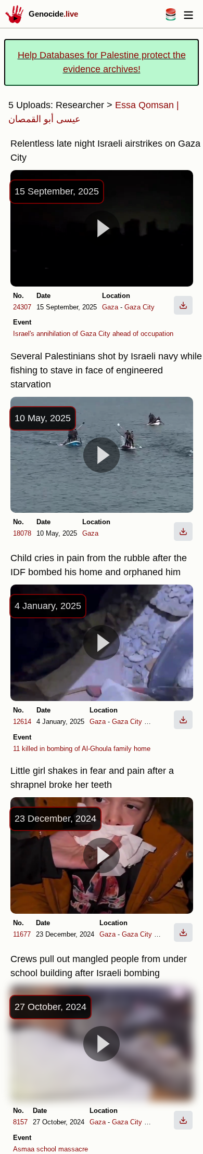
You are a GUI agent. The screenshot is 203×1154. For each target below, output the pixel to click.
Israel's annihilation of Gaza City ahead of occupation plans (102, 334)
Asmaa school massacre (50, 1149)
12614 (22, 721)
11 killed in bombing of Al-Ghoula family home (81, 749)
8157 (20, 1122)
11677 (22, 934)
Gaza (110, 307)
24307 (22, 307)
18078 (22, 533)
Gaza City (139, 307)
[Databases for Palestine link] (170, 18)
